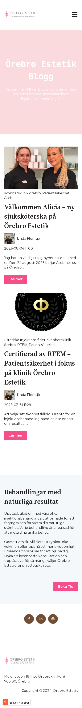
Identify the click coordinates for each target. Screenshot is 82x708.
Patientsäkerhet (56, 193)
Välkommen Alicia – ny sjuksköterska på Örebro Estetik (39, 217)
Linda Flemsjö (28, 238)
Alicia (8, 198)
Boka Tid (65, 587)
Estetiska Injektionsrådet (24, 340)
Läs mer (16, 279)
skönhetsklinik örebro (22, 193)
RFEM (22, 345)
